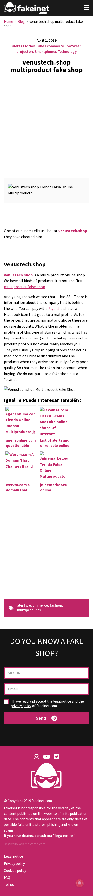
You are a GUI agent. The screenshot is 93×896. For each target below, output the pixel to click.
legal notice (62, 701)
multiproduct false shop (24, 286)
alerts (17, 46)
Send (41, 718)
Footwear (73, 46)
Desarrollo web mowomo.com (24, 844)
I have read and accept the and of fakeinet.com (47, 703)
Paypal (53, 308)
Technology (67, 51)
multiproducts (29, 610)
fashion (56, 605)
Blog (21, 21)
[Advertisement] (46, 124)
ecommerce (38, 605)
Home (8, 21)
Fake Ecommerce (50, 46)
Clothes (29, 46)
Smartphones (46, 51)
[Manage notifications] (80, 883)
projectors (25, 51)
